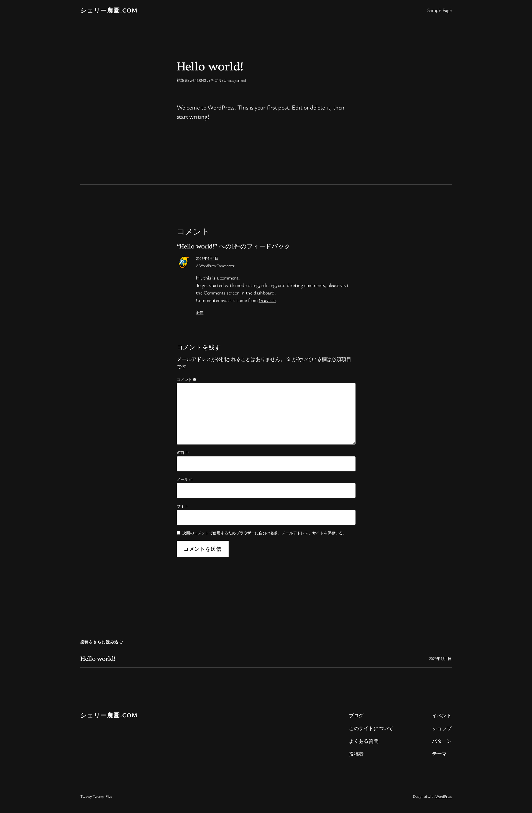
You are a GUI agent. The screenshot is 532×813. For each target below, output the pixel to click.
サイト (182, 506)
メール (185, 479)
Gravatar (267, 300)
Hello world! (97, 658)
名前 (183, 452)
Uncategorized (234, 80)
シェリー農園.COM (108, 10)
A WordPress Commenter (215, 265)
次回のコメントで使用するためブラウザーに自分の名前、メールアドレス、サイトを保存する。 (264, 532)
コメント (187, 379)
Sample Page (439, 10)
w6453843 (198, 80)
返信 (200, 312)
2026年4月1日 (207, 258)
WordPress (443, 796)
